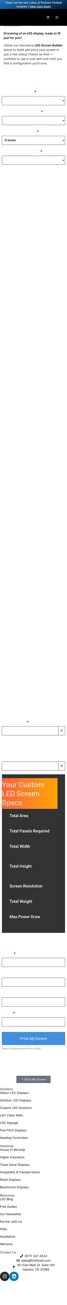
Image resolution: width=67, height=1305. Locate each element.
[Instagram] (4, 1276)
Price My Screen (33, 1038)
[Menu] (56, 17)
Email (8, 1013)
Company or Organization (25, 973)
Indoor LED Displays (14, 1093)
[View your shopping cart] (48, 17)
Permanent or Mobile (22, 112)
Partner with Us (11, 1221)
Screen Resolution (25, 886)
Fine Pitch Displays (13, 1130)
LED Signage (9, 1123)
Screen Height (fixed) (21, 742)
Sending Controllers (14, 1138)
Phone (7, 993)
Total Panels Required (29, 831)
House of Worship (12, 1150)
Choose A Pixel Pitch (22, 151)
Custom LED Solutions (16, 1108)
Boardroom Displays (14, 1187)
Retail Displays (10, 1179)
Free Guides (8, 1206)
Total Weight (20, 901)
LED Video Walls (11, 1115)
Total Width (19, 846)
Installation (7, 1236)
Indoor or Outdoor (19, 92)
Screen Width (15, 722)
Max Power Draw (24, 916)
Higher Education (12, 1157)
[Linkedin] (14, 1276)
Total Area (18, 815)
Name (9, 953)
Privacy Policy (33, 1048)
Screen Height (15, 757)
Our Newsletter (10, 1214)
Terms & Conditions (11, 1048)
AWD (40, 1297)
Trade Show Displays (15, 1165)
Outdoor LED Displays (15, 1100)
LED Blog (6, 1199)
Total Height (20, 866)
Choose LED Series (20, 132)
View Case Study (40, 6)
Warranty (6, 1244)
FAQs (3, 1229)
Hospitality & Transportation (20, 1172)
